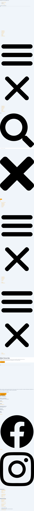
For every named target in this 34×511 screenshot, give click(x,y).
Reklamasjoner (3, 495)
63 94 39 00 (1, 401)
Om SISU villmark (4, 499)
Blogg (2, 35)
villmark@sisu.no (2, 404)
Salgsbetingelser (4, 494)
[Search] (1, 199)
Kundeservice (3, 111)
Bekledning (3, 32)
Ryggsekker (3, 30)
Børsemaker (3, 500)
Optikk (2, 34)
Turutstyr (3, 33)
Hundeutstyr (3, 31)
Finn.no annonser (4, 506)
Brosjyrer (3, 501)
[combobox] (17, 148)
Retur (2, 491)
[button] (17, 71)
